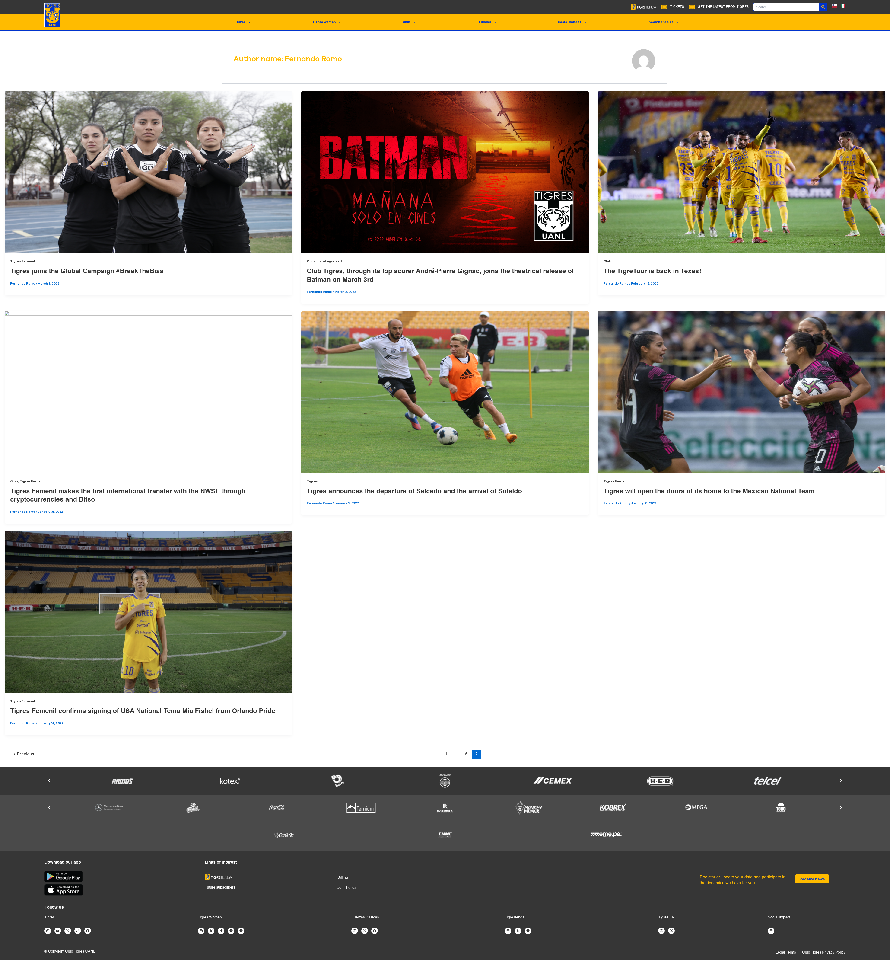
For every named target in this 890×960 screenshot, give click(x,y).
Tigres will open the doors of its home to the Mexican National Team (709, 491)
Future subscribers (220, 888)
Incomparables (660, 22)
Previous (23, 754)
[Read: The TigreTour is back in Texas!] (741, 172)
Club (406, 22)
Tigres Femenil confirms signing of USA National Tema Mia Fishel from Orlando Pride (142, 711)
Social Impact (569, 22)
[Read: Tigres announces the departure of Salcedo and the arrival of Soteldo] (445, 392)
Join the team (348, 888)
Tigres (240, 22)
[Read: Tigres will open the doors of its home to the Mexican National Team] (741, 392)
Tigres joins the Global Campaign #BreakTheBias (87, 271)
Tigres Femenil (22, 261)
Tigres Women (324, 22)
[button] (49, 780)
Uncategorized (329, 261)
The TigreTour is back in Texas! (652, 271)
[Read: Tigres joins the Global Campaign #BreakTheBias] (148, 172)
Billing (342, 878)
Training (484, 22)
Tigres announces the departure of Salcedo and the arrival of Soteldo (414, 491)
